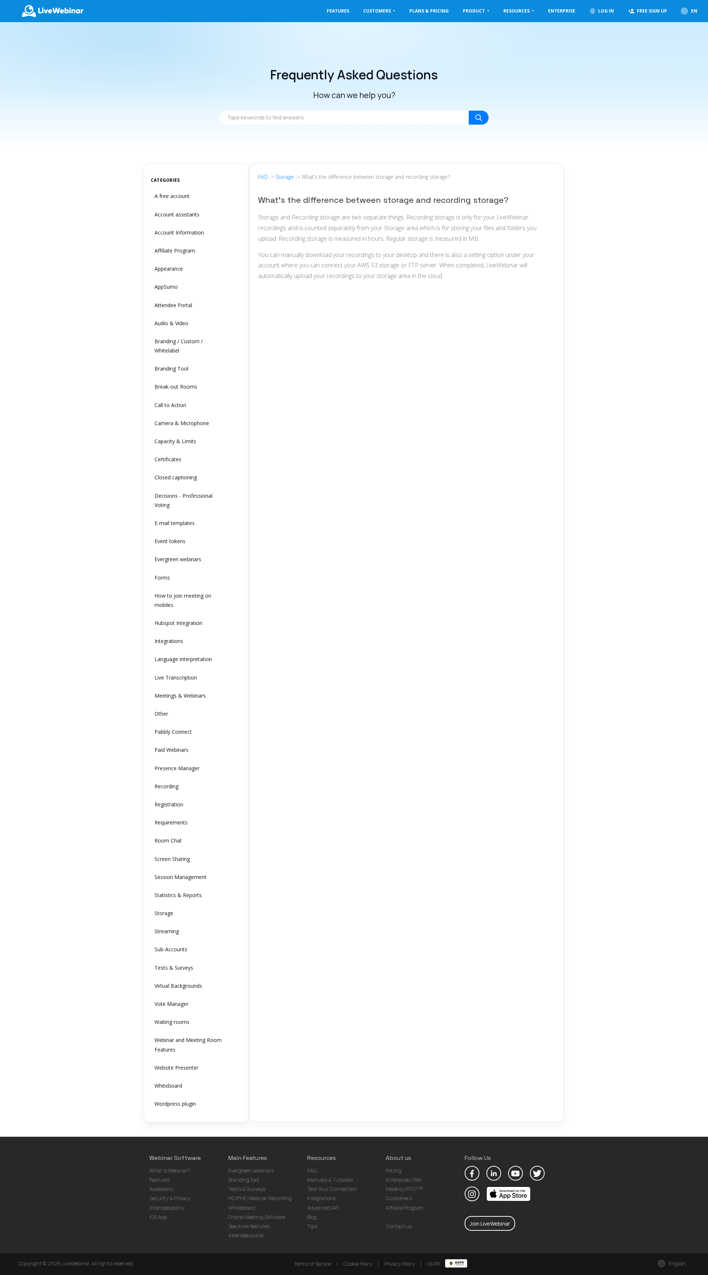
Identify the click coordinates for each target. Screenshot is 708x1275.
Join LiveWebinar (490, 1223)
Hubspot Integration (178, 622)
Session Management (180, 876)
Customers (399, 1198)
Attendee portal (246, 1235)
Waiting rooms (172, 1021)
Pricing (394, 1170)
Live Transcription (176, 677)
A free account (172, 195)
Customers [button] (377, 11)
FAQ (263, 176)
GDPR (434, 1263)
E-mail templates (175, 523)
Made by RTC (404, 1188)
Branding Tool (171, 368)
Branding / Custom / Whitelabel (179, 346)
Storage (164, 913)
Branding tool (243, 1179)
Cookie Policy (357, 1263)
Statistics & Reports (178, 895)
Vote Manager (171, 1003)
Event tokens (170, 541)
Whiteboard (168, 1085)
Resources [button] (517, 11)
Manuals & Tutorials (330, 1179)
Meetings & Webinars (180, 695)
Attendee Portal (173, 305)
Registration (169, 804)
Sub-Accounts (171, 949)
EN (693, 11)
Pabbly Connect (173, 731)
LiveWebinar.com (52, 11)
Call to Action (170, 405)
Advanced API (323, 1207)
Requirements (171, 822)
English (676, 1263)
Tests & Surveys (174, 967)
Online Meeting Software (256, 1216)
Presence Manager (177, 768)
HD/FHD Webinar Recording (260, 1198)
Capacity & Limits (175, 441)
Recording (166, 786)
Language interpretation (183, 659)
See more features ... (251, 1226)
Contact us (399, 1226)
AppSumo (166, 286)
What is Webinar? (169, 1170)
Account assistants (177, 214)
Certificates (168, 459)
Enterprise (561, 11)
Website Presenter (176, 1067)
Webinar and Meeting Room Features (188, 1044)
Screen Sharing (172, 858)
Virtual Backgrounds (178, 985)
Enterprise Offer (404, 1179)
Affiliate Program (175, 250)
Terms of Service (312, 1263)
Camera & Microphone (182, 423)
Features (338, 11)
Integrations (169, 641)
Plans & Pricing (429, 11)
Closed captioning (176, 477)
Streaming (167, 931)
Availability (161, 1188)
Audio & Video (171, 323)
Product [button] (474, 11)
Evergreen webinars (178, 559)
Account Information (179, 232)
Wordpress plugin (175, 1103)
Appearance (169, 268)
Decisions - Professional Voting (183, 500)
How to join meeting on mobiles (183, 600)
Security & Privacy (169, 1198)
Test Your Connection (332, 1188)
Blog (312, 1216)
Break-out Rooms (176, 386)
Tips (312, 1226)
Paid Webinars (171, 749)
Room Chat (168, 840)
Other (161, 713)
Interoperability (166, 1207)
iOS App (158, 1216)
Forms (162, 577)
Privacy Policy (400, 1263)
